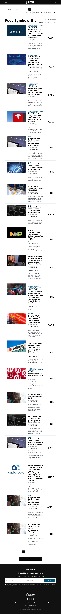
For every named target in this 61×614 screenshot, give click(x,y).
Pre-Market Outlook (32, 84)
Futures (37, 285)
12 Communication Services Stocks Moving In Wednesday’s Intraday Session (34, 528)
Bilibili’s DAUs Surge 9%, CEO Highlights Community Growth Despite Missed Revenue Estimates (35, 260)
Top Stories (30, 288)
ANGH (50, 507)
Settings (30, 602)
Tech (35, 313)
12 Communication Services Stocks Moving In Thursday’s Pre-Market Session (34, 141)
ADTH (51, 448)
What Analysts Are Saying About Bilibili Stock (35, 396)
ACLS (51, 121)
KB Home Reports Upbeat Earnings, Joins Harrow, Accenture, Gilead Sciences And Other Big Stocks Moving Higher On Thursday (35, 62)
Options (29, 162)
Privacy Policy (38, 602)
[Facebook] (27, 599)
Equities (34, 255)
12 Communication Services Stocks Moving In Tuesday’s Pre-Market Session (35, 441)
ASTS (51, 214)
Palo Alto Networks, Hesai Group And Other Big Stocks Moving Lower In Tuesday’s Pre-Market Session (35, 348)
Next (36, 552)
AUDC (50, 477)
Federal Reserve (31, 285)
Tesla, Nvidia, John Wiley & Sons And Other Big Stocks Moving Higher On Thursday (34, 117)
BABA (51, 325)
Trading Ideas (34, 26)
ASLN (51, 95)
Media (29, 313)
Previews (39, 287)
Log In (25, 602)
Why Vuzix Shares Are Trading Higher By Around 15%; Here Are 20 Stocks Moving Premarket (35, 90)
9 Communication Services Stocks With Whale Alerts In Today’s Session (35, 166)
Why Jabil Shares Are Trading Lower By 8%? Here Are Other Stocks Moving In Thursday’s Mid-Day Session (35, 32)
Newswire (11, 602)
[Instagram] (34, 599)
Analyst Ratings (31, 184)
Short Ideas (40, 369)
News (29, 26)
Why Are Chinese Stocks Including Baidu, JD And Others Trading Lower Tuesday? (34, 318)
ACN (51, 66)
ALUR (51, 37)
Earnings (30, 255)
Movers (41, 25)
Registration (18, 602)
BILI (52, 147)
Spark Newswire (32, 605)
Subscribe (48, 580)
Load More (30, 558)
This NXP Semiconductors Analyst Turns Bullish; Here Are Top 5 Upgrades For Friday (35, 235)
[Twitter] (30, 599)
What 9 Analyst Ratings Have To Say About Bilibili (35, 188)
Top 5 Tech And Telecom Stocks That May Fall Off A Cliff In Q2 (35, 374)
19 (32, 552)
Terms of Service (47, 602)
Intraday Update (31, 25)
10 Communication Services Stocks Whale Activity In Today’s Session (34, 209)
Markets (37, 25)
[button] (6, 2)
